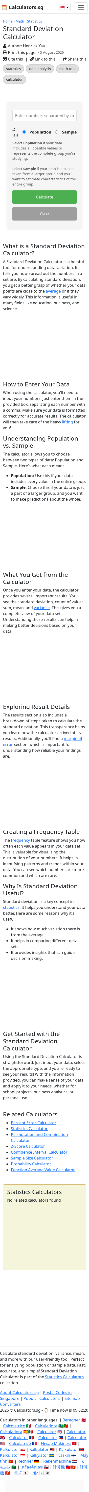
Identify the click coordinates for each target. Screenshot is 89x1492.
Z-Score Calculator (28, 1146)
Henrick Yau (34, 46)
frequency (20, 840)
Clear (44, 214)
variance (42, 607)
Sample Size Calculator (32, 1158)
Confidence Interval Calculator (39, 1152)
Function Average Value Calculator (43, 1169)
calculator (14, 79)
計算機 (59, 1467)
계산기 (38, 1473)
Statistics (34, 21)
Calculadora (46, 1426)
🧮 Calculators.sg (22, 7)
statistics (13, 68)
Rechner (25, 1461)
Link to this (45, 59)
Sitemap (72, 1398)
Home (8, 21)
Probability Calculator (31, 1164)
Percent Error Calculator (33, 1122)
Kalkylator (38, 1455)
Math (20, 21)
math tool (67, 68)
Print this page (21, 52)
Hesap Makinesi (56, 1443)
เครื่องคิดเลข (32, 1467)
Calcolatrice (14, 1426)
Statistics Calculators (64, 1377)
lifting (67, 422)
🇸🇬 (63, 7)
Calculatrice (20, 1443)
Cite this (15, 59)
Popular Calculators (41, 1398)
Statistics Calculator (29, 1128)
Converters (10, 1404)
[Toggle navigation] (81, 7)
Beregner (71, 1420)
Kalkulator (9, 1449)
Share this (77, 59)
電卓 (18, 1473)
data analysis (40, 68)
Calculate (44, 197)
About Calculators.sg (19, 1392)
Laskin (64, 1455)
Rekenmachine (57, 1461)
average (53, 291)
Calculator (46, 1431)
